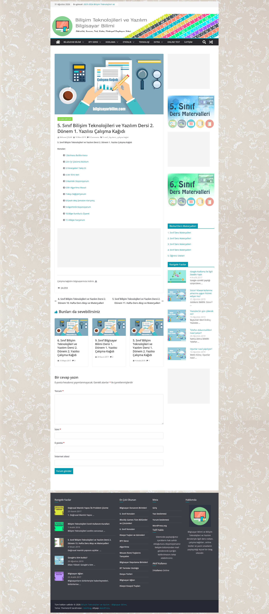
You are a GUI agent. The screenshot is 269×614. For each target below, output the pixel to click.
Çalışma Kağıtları (65, 119)
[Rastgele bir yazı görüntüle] (211, 42)
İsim (58, 429)
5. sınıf (105, 137)
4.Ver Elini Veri (72, 174)
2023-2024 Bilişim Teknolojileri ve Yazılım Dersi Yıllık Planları (99, 5)
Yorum (59, 391)
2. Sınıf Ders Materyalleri (179, 238)
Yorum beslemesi (161, 519)
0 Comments (94, 137)
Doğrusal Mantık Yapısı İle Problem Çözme (88, 508)
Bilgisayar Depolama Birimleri (134, 562)
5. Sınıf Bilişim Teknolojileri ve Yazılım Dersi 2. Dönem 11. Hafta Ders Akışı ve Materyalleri (136, 301)
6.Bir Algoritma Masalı (76, 187)
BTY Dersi (93, 42)
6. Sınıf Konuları (127, 529)
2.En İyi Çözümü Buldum (77, 161)
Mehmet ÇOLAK (66, 137)
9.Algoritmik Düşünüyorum (78, 207)
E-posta (59, 442)
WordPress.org (160, 525)
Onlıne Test (173, 42)
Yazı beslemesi (159, 513)
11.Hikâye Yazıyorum (75, 220)
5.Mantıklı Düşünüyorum (77, 181)
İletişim (188, 42)
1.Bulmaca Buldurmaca (76, 155)
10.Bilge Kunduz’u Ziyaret (77, 213)
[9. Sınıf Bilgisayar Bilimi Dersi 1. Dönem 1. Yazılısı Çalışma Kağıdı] (109, 320)
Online (161, 570)
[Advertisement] (109, 247)
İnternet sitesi (62, 456)
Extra (157, 42)
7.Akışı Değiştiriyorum (76, 194)
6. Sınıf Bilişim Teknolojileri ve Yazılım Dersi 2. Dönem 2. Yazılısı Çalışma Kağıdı (68, 347)
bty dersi (112, 137)
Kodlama (110, 42)
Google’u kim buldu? (77, 557)
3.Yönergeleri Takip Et (76, 168)
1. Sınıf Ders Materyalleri (179, 232)
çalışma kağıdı (122, 137)
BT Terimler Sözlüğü (129, 568)
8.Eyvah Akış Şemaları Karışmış (80, 200)
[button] (82, 42)
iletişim (158, 547)
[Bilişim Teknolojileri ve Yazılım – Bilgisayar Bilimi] (134, 15)
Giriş (155, 508)
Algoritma (124, 546)
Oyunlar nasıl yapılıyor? (201, 349)
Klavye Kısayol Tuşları (130, 586)
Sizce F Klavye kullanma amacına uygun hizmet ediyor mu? (201, 293)
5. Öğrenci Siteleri (176, 255)
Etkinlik (127, 42)
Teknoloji (144, 42)
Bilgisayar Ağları (75, 573)
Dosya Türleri (126, 574)
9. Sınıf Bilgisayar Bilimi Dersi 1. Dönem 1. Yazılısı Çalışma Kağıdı (106, 345)
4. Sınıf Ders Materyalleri (179, 249)
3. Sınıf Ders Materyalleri (179, 244)
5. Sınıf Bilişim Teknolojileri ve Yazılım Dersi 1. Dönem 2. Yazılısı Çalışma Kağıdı (144, 347)
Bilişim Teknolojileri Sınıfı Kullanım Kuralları (89, 523)
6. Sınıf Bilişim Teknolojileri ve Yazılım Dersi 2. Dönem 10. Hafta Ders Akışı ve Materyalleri (82, 301)
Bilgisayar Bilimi (72, 42)
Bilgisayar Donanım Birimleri (133, 508)
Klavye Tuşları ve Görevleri (132, 535)
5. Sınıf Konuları (127, 513)
